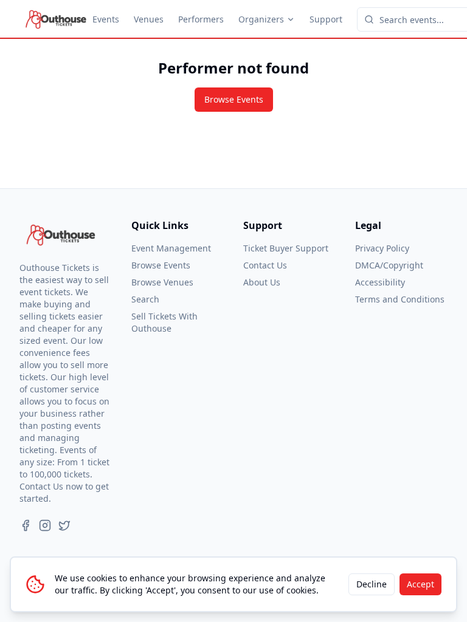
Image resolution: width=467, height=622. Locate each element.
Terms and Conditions (400, 299)
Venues (149, 19)
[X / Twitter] (64, 525)
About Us (261, 282)
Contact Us (265, 265)
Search (145, 299)
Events (105, 19)
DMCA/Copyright (389, 265)
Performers (201, 19)
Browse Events (233, 99)
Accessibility (380, 282)
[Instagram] (45, 525)
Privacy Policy (382, 248)
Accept (420, 584)
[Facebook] (25, 525)
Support (326, 19)
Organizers (261, 19)
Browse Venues (162, 282)
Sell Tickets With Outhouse (164, 322)
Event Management (171, 248)
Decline (371, 584)
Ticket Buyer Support (285, 248)
